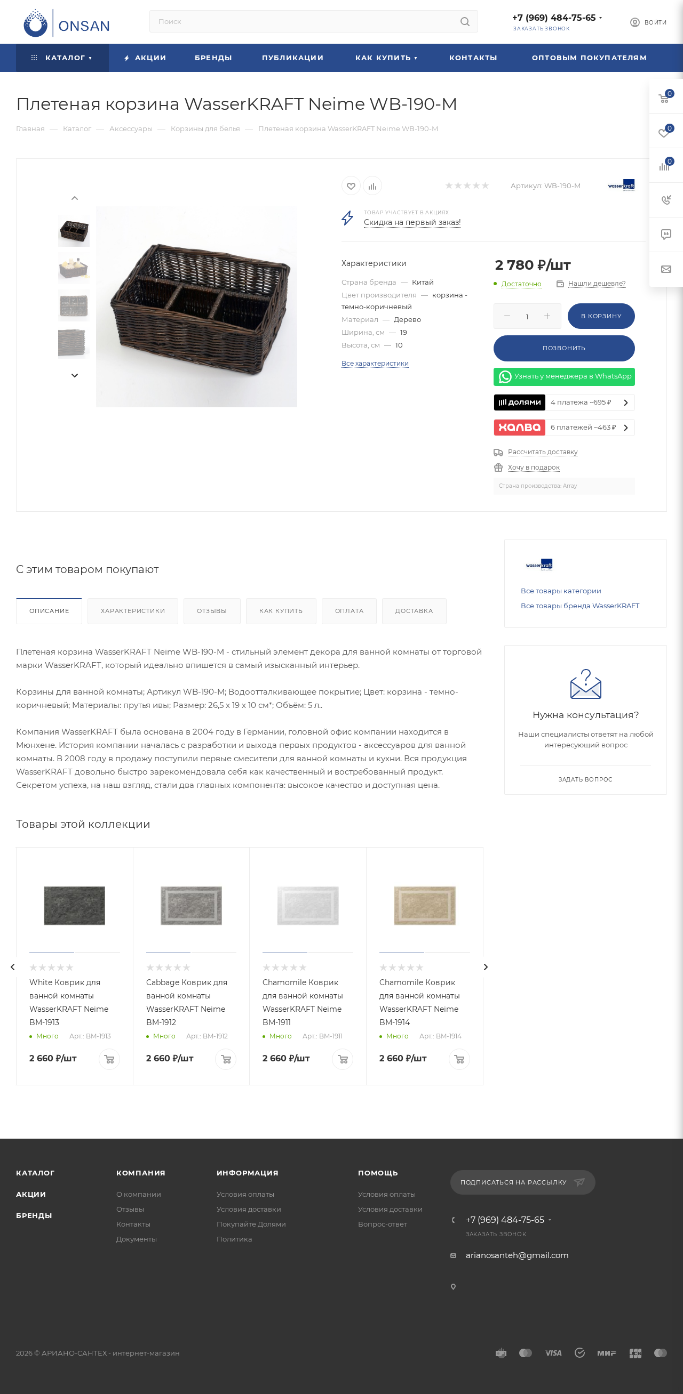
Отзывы (212, 611)
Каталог (35, 1173)
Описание (49, 611)
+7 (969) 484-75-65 (554, 18)
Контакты (133, 1224)
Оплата (349, 611)
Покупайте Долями (251, 1224)
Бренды (34, 1215)
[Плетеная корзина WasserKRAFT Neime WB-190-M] (196, 306)
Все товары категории (561, 590)
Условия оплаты (245, 1194)
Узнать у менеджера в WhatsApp (573, 376)
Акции (31, 1194)
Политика (234, 1239)
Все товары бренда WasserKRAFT (580, 605)
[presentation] (74, 197)
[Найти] (465, 21)
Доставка (414, 611)
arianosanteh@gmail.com (517, 1255)
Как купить (281, 611)
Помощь (378, 1173)
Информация (248, 1173)
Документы (136, 1239)
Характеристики (133, 611)
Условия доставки (249, 1209)
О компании (138, 1194)
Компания (141, 1173)
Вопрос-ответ (382, 1224)
